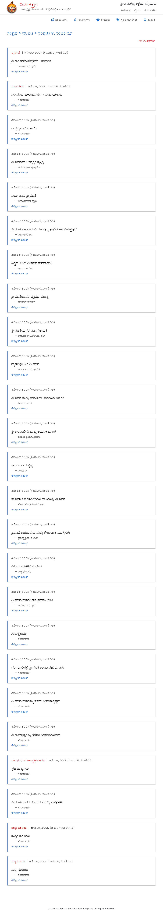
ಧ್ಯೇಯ (137, 10)
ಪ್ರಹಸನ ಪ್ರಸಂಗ (20, 768)
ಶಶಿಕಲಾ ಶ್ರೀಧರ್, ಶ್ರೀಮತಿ (29, 436)
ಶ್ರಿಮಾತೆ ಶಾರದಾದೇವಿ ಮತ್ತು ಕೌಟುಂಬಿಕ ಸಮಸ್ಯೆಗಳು (40, 532)
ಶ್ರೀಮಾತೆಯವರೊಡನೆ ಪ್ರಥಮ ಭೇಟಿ (32, 600)
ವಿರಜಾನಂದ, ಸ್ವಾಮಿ (27, 605)
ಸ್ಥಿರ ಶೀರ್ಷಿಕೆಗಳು (128, 19)
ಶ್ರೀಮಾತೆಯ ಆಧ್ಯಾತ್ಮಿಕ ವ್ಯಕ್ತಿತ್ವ (27, 162)
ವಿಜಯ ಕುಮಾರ (25, 268)
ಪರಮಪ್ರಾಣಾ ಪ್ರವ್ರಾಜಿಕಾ (29, 167)
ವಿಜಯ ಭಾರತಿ (25, 403)
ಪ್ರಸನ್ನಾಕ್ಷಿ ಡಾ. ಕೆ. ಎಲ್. (28, 538)
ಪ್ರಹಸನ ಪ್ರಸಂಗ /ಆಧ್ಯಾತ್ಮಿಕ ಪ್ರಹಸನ (28, 760)
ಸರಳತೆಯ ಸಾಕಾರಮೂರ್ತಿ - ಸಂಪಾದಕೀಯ (36, 94)
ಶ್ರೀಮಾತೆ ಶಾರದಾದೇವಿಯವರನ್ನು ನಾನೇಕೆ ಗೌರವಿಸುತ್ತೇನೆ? (44, 229)
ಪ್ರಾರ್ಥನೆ (15, 52)
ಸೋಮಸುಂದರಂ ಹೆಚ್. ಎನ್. (31, 504)
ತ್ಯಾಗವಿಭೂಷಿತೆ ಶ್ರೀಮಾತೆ (25, 364)
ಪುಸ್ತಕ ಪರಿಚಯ (19, 827)
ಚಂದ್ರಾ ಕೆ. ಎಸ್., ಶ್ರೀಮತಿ (29, 369)
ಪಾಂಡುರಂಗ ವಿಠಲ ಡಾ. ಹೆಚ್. (32, 335)
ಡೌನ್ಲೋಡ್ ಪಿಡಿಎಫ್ (19, 71)
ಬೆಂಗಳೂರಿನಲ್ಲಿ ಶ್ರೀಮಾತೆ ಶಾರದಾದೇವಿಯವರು (37, 667)
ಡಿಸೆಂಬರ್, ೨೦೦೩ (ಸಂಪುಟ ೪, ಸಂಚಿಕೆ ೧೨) (46, 52)
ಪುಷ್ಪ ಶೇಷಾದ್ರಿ (24, 571)
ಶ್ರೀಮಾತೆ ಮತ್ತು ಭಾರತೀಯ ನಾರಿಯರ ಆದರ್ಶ (38, 398)
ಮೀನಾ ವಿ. (22, 470)
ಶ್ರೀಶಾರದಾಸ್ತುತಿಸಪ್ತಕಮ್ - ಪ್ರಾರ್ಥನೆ (31, 61)
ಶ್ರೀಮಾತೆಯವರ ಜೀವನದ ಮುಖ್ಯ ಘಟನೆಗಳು (37, 802)
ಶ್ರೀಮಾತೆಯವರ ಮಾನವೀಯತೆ (29, 330)
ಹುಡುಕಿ (151, 19)
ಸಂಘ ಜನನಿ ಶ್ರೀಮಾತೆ (23, 195)
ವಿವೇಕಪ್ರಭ (126, 10)
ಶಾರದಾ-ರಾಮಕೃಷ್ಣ (22, 465)
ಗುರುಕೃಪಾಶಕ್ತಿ (19, 633)
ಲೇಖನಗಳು (84, 19)
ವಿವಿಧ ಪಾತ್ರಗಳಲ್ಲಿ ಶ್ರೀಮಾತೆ (26, 566)
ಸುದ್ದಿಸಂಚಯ (18, 861)
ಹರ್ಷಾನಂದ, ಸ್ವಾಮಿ (27, 66)
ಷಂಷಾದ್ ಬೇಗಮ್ (26, 302)
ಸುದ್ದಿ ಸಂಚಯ (19, 869)
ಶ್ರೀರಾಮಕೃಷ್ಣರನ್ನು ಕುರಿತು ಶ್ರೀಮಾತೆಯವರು (35, 735)
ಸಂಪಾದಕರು (17, 86)
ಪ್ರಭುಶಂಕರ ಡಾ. (25, 234)
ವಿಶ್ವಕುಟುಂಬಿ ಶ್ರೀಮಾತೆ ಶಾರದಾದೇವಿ (32, 263)
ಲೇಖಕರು (105, 19)
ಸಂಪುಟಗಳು (150, 10)
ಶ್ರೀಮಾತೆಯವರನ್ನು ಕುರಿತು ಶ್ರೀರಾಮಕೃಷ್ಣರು (35, 701)
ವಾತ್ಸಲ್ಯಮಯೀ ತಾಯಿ (24, 128)
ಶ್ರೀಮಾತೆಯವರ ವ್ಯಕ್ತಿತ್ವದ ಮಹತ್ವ (30, 296)
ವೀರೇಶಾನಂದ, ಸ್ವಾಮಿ (27, 201)
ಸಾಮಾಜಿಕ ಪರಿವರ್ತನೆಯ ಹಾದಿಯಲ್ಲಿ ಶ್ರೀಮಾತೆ (38, 499)
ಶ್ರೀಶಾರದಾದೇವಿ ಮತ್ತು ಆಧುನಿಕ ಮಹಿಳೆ (33, 431)
